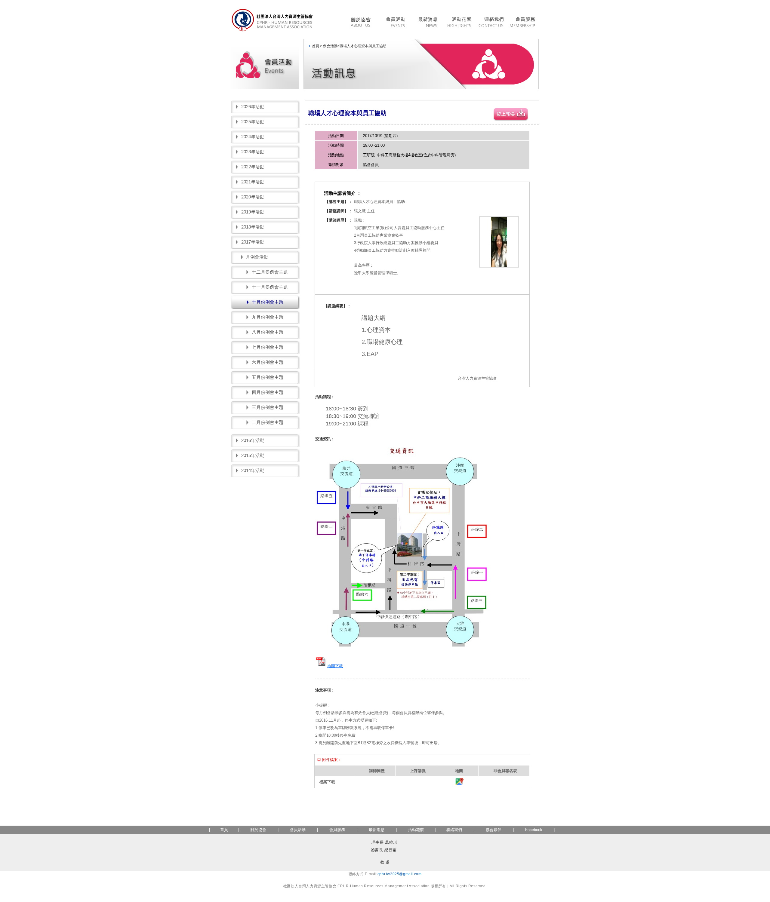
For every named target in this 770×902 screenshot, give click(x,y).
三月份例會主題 (267, 407)
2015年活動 (252, 455)
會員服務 (523, 23)
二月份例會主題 (267, 422)
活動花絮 (459, 23)
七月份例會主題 (267, 347)
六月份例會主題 (267, 362)
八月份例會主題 (267, 332)
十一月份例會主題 (270, 287)
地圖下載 (335, 666)
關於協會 (258, 829)
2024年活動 (252, 136)
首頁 (224, 829)
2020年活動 (252, 196)
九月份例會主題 (267, 317)
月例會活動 (257, 256)
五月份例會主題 (267, 377)
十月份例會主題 (267, 302)
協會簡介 (362, 23)
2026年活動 (252, 106)
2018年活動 (252, 226)
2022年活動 (252, 166)
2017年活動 (252, 241)
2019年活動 (252, 211)
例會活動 (330, 46)
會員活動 (395, 23)
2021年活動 (252, 181)
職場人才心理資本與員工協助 (363, 46)
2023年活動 (252, 151)
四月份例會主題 (267, 392)
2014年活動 (252, 470)
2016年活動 (252, 440)
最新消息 (427, 23)
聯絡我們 (491, 23)
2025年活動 (252, 121)
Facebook (533, 829)
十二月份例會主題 (270, 272)
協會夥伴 (493, 829)
